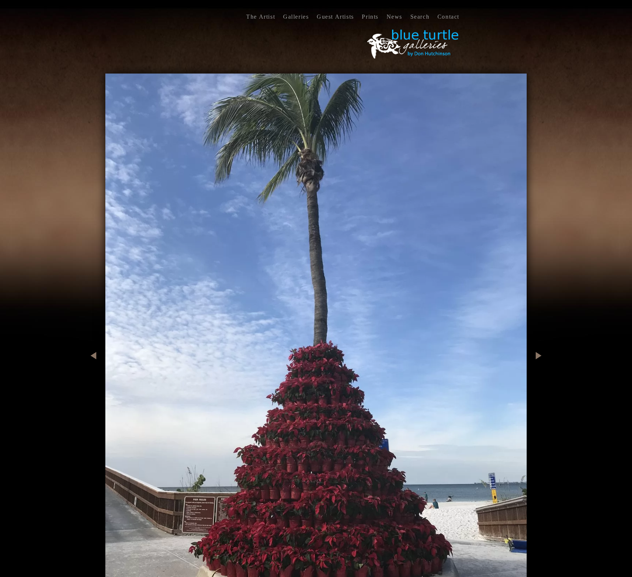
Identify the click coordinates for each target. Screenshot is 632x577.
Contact (448, 17)
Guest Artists (335, 17)
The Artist (260, 17)
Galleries (296, 17)
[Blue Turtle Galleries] (413, 58)
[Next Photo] (536, 387)
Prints (370, 17)
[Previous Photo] (96, 387)
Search (420, 17)
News (394, 17)
